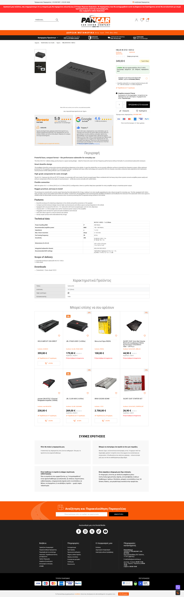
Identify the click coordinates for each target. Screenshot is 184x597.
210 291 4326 (66, 2)
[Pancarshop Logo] (95, 21)
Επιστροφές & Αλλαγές (46, 563)
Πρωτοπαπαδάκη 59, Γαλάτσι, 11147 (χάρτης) (134, 555)
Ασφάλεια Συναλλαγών (46, 561)
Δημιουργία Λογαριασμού (103, 550)
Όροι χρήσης (141, 123)
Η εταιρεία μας (71, 547)
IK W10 (57, 177)
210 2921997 (56, 2)
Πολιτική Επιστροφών (128, 123)
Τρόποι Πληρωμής (44, 559)
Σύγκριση (126, 111)
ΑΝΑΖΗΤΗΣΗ (118, 514)
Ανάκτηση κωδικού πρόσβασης (104, 552)
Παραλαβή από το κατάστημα (47, 552)
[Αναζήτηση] (56, 19)
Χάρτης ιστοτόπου (72, 557)
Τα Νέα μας (70, 561)
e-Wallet (41, 566)
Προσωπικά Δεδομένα (73, 552)
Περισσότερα (126, 98)
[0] (147, 22)
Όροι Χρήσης (71, 550)
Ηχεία (84, 111)
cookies (77, 594)
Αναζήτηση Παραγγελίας (142, 2)
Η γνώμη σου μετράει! (73, 559)
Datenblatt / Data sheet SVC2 (46, 270)
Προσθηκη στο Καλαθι (138, 105)
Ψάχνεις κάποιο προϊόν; (74, 554)
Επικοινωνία (71, 564)
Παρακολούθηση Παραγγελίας (48, 550)
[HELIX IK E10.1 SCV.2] (80, 78)
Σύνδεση (98, 547)
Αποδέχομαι (123, 594)
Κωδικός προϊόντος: (119, 53)
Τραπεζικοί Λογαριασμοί (46, 547)
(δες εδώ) (114, 32)
